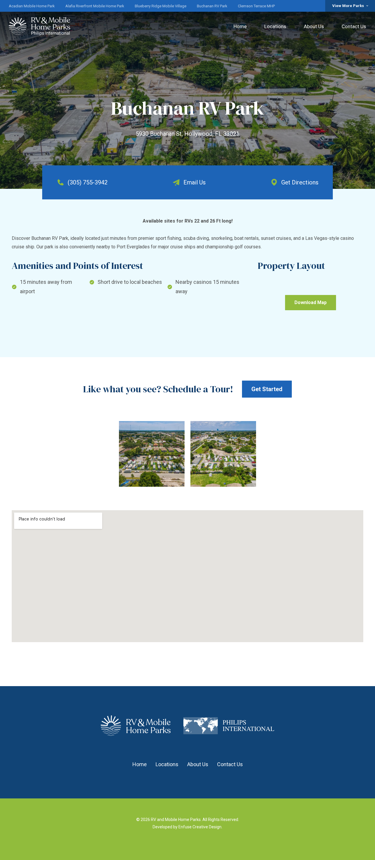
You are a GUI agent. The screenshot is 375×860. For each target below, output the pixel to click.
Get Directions (299, 182)
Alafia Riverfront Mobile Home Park (94, 6)
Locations (275, 26)
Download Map (310, 302)
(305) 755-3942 (88, 182)
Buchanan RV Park (212, 6)
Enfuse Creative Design (199, 827)
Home (240, 26)
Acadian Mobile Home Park (32, 6)
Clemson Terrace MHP (256, 6)
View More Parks (348, 6)
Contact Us (354, 26)
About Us (314, 26)
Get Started (266, 389)
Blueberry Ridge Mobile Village (160, 6)
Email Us (194, 182)
